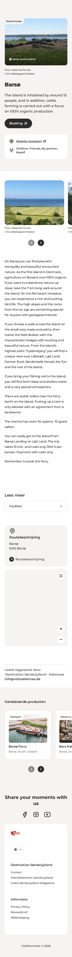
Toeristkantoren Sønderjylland (32, 877)
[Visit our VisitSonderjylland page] (24, 814)
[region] (36, 607)
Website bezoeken (29, 141)
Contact (16, 872)
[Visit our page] (36, 814)
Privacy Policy (20, 907)
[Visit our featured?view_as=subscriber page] (47, 814)
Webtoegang (20, 917)
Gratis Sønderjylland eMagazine (33, 883)
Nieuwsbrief (19, 912)
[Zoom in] (60, 628)
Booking (16, 123)
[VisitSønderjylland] (22, 833)
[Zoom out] (60, 639)
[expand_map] (61, 576)
